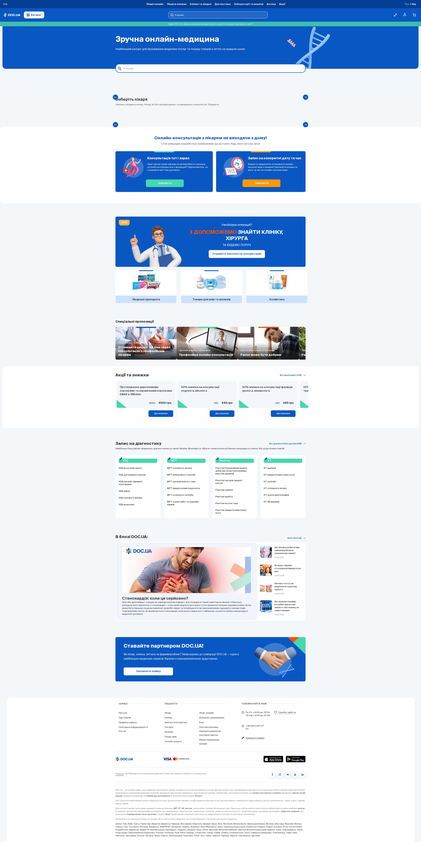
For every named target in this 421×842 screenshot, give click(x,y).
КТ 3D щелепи (271, 502)
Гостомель (134, 827)
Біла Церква (186, 824)
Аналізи (169, 732)
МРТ (175, 808)
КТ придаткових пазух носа (279, 475)
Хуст (202, 836)
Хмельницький (175, 836)
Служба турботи (287, 712)
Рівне (182, 833)
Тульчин (140, 836)
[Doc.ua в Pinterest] (303, 774)
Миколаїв (213, 830)
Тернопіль (120, 836)
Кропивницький (157, 830)
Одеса (136, 824)
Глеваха (119, 827)
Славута (224, 833)
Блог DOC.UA (294, 538)
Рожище (190, 833)
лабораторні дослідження (158, 796)
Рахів (176, 833)
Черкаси (216, 836)
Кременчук (134, 830)
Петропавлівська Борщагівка (141, 833)
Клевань (261, 827)
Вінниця (297, 824)
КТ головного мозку (275, 488)
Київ (125, 824)
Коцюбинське (121, 830)
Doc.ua (120, 774)
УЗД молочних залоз (130, 468)
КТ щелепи (270, 468)
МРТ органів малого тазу (181, 482)
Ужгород (149, 836)
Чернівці (225, 836)
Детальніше (161, 413)
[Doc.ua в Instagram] (280, 774)
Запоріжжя (176, 827)
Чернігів (233, 836)
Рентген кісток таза (226, 503)
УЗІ (183, 808)
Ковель (269, 827)
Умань (157, 836)
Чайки (208, 836)
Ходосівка (188, 836)
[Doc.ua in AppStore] (273, 759)
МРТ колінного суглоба (180, 495)
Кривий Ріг (144, 830)
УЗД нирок (124, 491)
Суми (294, 833)
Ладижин (181, 830)
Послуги (169, 727)
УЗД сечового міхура (130, 498)
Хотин (196, 836)
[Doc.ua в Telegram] (287, 774)
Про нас (123, 713)
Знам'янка (194, 827)
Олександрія (121, 833)
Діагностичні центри (176, 722)
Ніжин (279, 830)
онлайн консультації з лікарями (266, 793)
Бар (149, 824)
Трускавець (131, 836)
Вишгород (279, 824)
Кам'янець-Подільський (234, 827)
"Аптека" (198, 796)
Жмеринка (154, 827)
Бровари (206, 824)
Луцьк (198, 830)
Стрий (288, 833)
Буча (220, 824)
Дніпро (118, 824)
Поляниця (168, 833)
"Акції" (168, 814)
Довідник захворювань (211, 717)
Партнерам (125, 717)
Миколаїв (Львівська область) (232, 830)
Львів (130, 824)
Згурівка (185, 827)
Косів (285, 827)
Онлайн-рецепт (173, 741)
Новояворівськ (289, 830)
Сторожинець (278, 833)
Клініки (168, 717)
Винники (270, 824)
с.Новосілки (200, 833)
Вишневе (289, 824)
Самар (210, 833)
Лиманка (191, 830)
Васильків (228, 824)
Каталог (36, 14)
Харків (143, 824)
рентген (188, 808)
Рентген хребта (224, 497)
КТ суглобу (270, 482)
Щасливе (255, 836)
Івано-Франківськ (208, 827)
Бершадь (176, 824)
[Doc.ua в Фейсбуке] (272, 774)
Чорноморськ (244, 836)
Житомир (144, 827)
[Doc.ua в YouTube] (295, 774)
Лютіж (205, 830)
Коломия (278, 827)
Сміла (247, 833)
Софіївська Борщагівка (261, 833)
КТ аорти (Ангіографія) (276, 495)
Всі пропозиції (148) (290, 375)
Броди (214, 824)
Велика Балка (240, 824)
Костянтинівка (295, 827)
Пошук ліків (171, 736)
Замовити (165, 183)
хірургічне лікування (290, 811)
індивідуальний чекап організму (141, 814)
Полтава (159, 833)
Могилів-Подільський (256, 830)
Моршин (271, 830)
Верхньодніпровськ (256, 824)
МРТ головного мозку (179, 468)
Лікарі (168, 713)
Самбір (217, 833)
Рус (407, 4)
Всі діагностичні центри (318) (285, 444)
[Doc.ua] (11, 15)
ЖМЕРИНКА (165, 827)
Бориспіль (197, 824)
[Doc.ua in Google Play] (296, 759)
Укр (414, 4)
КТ (179, 808)
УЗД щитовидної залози (132, 475)
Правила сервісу (128, 722)
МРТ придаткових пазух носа (183, 488)
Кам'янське (251, 827)
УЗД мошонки (126, 505)
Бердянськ (166, 824)
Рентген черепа (224, 490)
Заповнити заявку (148, 671)
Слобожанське (236, 833)
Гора (126, 827)
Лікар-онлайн (206, 713)
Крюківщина (170, 830)
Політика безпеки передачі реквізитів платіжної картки (210, 731)
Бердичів (156, 824)
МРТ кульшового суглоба (181, 475)
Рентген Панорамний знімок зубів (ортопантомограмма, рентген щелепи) (231, 471)
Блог (201, 722)
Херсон (164, 836)
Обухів (300, 830)
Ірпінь (220, 827)
